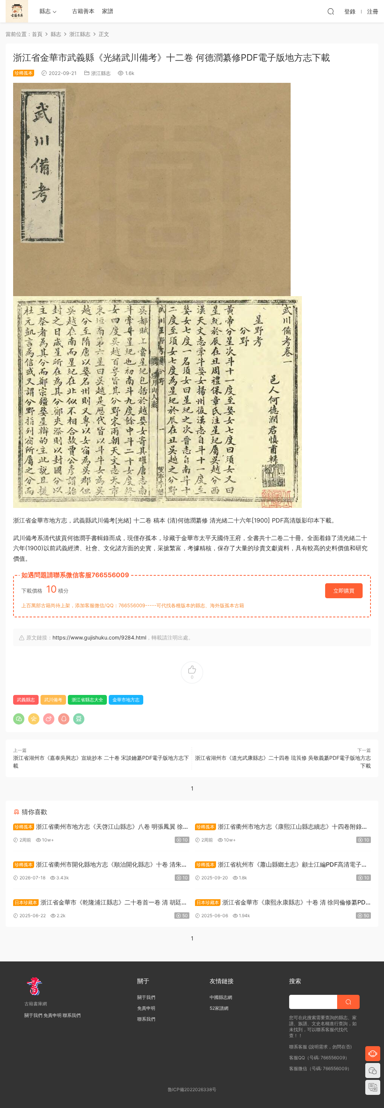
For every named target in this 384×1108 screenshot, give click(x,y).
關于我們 (33, 1015)
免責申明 (53, 1015)
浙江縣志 (101, 73)
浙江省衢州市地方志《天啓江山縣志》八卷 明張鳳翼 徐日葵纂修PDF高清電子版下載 (101, 827)
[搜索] (330, 11)
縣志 (45, 11)
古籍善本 (83, 11)
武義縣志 (26, 699)
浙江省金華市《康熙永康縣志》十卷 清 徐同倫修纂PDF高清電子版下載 (282, 903)
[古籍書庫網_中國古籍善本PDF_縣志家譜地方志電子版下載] (17, 11)
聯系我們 (72, 1015)
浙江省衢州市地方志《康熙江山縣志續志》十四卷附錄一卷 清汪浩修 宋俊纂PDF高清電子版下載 (281, 827)
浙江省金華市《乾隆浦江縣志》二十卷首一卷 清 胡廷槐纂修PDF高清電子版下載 (100, 903)
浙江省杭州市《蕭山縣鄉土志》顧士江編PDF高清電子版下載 (281, 865)
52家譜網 (219, 1008)
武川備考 (53, 699)
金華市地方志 (126, 699)
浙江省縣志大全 (87, 699)
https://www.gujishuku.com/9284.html (99, 637)
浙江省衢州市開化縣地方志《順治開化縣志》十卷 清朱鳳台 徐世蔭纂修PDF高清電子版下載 (100, 865)
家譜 (107, 11)
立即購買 (343, 590)
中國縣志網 (221, 997)
